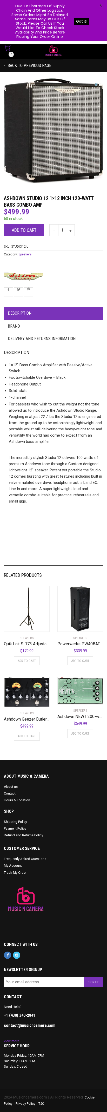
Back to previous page (28, 65)
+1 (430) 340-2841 (19, 1015)
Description (19, 313)
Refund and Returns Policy (23, 835)
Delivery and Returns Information (42, 338)
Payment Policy (15, 828)
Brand (14, 326)
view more (11, 1041)
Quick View (18, 624)
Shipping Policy (15, 822)
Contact (10, 793)
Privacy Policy (25, 1104)
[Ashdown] (23, 276)
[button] (96, 85)
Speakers (25, 254)
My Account (13, 865)
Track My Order (15, 872)
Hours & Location (17, 800)
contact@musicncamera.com (29, 1025)
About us (11, 787)
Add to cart (24, 230)
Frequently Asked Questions (25, 859)
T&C (41, 1104)
